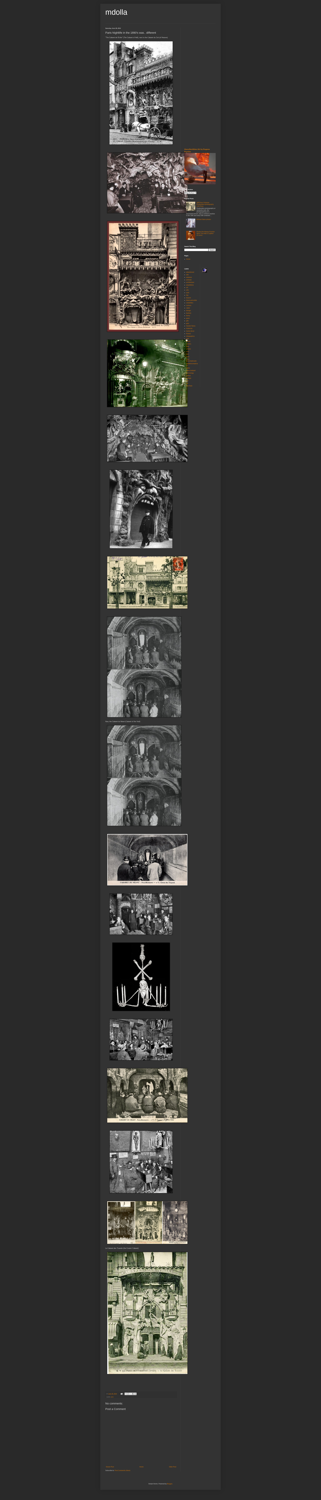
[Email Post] (121, 1393)
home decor (190, 331)
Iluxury (188, 333)
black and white (191, 300)
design (188, 310)
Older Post (172, 1467)
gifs (187, 321)
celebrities (189, 303)
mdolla (116, 12)
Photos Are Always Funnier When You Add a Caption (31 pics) (205, 233)
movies (188, 344)
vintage (188, 378)
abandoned (190, 272)
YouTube (189, 386)
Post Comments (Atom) (122, 1470)
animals (189, 280)
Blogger (169, 1484)
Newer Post (110, 1467)
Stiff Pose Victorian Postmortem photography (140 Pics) (205, 204)
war (187, 381)
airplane (189, 277)
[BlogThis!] (128, 1394)
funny (188, 316)
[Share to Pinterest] (135, 1394)
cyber (188, 308)
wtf (187, 383)
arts (187, 290)
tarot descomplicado (191, 360)
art (187, 287)
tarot (187, 357)
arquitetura (190, 285)
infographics (190, 336)
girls (187, 323)
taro (187, 354)
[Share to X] (130, 1394)
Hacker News (190, 326)
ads (187, 275)
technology (190, 373)
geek (188, 318)
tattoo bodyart (190, 370)
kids (187, 339)
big (187, 295)
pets (187, 346)
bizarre (188, 298)
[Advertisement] (191, 43)
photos (188, 349)
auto (187, 293)
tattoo (188, 368)
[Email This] (126, 1394)
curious (188, 305)
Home (141, 1467)
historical (189, 328)
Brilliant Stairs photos (203, 219)
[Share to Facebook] (133, 1394)
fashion (188, 313)
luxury (188, 341)
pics (112, 1397)
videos (188, 376)
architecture (190, 282)
